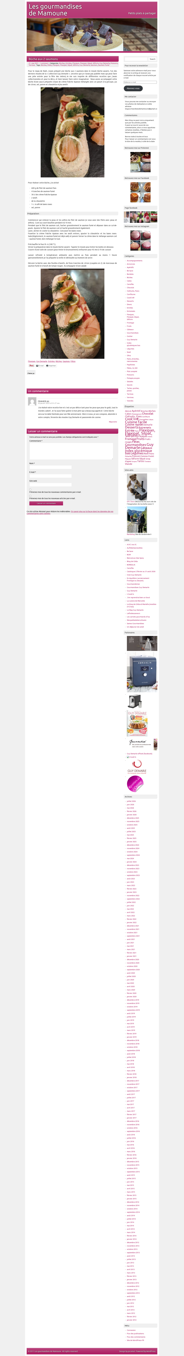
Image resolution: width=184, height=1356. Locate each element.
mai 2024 (130, 858)
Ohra (129, 356)
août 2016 (131, 1135)
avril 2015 (131, 1189)
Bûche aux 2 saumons (43, 59)
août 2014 (131, 1216)
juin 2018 (130, 1061)
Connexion (131, 1330)
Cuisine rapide (134, 424)
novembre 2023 (133, 869)
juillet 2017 (131, 1098)
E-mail (32, 472)
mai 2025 (130, 835)
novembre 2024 (133, 848)
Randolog (131, 534)
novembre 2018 (133, 1044)
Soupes (134, 461)
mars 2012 (131, 1313)
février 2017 (131, 1114)
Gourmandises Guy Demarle (138, 587)
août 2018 (131, 1054)
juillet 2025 (131, 832)
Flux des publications (135, 1334)
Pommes (144, 456)
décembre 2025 (133, 818)
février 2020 (131, 993)
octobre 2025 (132, 825)
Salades (130, 382)
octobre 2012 (132, 1290)
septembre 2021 (133, 936)
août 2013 (131, 1256)
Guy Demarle (104, 63)
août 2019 (131, 1013)
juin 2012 (130, 1303)
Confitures (131, 294)
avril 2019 (131, 1027)
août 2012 (131, 1296)
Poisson (136, 456)
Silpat (142, 459)
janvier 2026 (131, 815)
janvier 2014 (131, 1239)
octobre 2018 (132, 1047)
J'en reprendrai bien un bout (138, 598)
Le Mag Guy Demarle (135, 610)
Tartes (140, 461)
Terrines (32, 65)
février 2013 (131, 1276)
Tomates (148, 461)
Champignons (137, 414)
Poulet (151, 456)
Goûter (130, 336)
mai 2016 (130, 1145)
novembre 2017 (133, 1084)
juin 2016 (130, 1141)
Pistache (128, 456)
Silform (135, 459)
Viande (128, 464)
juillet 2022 (131, 902)
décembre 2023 (133, 865)
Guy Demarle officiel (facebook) (139, 754)
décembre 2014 (133, 1202)
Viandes (130, 401)
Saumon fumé (103, 65)
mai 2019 (130, 1024)
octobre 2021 (132, 933)
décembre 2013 (133, 1242)
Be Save (130, 271)
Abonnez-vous (133, 88)
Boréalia (130, 274)
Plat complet (132, 371)
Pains (151, 454)
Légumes (130, 349)
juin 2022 (130, 906)
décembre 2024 (133, 845)
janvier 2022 (131, 922)
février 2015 (131, 1195)
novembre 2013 (133, 1246)
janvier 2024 (131, 862)
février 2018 (131, 1074)
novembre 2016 (133, 1125)
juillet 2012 (131, 1300)
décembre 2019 (133, 1000)
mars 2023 (131, 885)
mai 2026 (130, 808)
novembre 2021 (133, 929)
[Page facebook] (140, 217)
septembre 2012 (133, 1293)
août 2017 (131, 1094)
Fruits (129, 326)
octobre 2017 (132, 1088)
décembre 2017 (133, 1081)
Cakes (129, 281)
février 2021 (131, 953)
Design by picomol (127, 1351)
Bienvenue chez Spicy (135, 558)
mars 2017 (131, 1111)
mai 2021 (130, 946)
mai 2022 (130, 909)
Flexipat (142, 436)
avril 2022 (131, 912)
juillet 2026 (131, 801)
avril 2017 (131, 1108)
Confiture (146, 417)
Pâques (128, 459)
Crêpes (151, 419)
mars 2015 (131, 1192)
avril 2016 (131, 1148)
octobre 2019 (132, 1007)
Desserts (130, 301)
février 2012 (131, 1317)
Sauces (129, 385)
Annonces (131, 264)
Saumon (94, 65)
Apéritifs (130, 267)
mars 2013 (131, 1273)
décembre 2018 (133, 1040)
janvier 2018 (131, 1077)
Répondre (113, 422)
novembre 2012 (133, 1286)
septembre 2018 (133, 1050)
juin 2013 (130, 1263)
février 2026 (131, 811)
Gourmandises (132, 333)
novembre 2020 (133, 963)
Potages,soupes (133, 378)
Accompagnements (134, 261)
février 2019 (131, 1034)
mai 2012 (130, 1306)
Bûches (62, 63)
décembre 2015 (133, 1162)
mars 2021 (131, 949)
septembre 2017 (133, 1091)
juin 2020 (130, 980)
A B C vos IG (131, 545)
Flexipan (31, 361)
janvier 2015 (131, 1199)
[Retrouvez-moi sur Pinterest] (140, 162)
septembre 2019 (133, 1010)
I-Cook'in (130, 594)
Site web (33, 481)
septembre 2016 (133, 1131)
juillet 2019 (131, 1017)
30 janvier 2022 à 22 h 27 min (49, 403)
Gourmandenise (133, 584)
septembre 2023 (133, 875)
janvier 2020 (131, 997)
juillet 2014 (131, 1219)
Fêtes (49, 65)
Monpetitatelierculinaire (136, 620)
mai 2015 (130, 1185)
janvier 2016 (131, 1158)
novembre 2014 (133, 1205)
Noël (129, 352)
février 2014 (131, 1236)
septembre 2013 (133, 1253)
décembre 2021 (133, 926)
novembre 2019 (133, 1003)
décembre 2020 (133, 960)
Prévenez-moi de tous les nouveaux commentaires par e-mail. (55, 492)
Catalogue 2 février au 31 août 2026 (141, 572)
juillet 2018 (131, 1057)
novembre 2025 (133, 821)
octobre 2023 (132, 872)
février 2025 (131, 838)
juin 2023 (130, 882)
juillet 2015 (131, 1178)
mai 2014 (130, 1226)
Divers (129, 304)
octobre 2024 (132, 852)
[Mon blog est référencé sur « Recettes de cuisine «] (141, 783)
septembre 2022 (133, 899)
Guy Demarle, (42, 361)
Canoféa (130, 284)
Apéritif (136, 411)
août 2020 (131, 973)
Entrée (129, 430)
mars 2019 (131, 1030)
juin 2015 (130, 1182)
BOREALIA (131, 565)
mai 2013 (130, 1266)
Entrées (69, 63)
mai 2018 (130, 1064)
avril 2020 (131, 986)
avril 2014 (131, 1229)
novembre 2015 (133, 1165)
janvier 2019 (131, 1037)
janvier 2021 (131, 956)
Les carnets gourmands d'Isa (138, 617)
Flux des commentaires (136, 1337)
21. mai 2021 (33, 63)
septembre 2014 (133, 1212)
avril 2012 (131, 1310)
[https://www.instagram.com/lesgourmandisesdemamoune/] (140, 240)
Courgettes (143, 420)
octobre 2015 (132, 1168)
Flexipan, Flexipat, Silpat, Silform (85, 63)
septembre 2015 (133, 1172)
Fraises (149, 436)
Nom (32, 463)
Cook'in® (130, 298)
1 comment (44, 63)
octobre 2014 (132, 1209)
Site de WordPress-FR (135, 1340)
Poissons (114, 63)
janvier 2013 (131, 1280)
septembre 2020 (133, 970)
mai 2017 (130, 1104)
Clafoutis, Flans (133, 291)
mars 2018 (131, 1071)
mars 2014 (131, 1232)
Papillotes (131, 365)
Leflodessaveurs (133, 613)
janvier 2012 (131, 1320)
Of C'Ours (131, 502)
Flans (137, 431)
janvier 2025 (131, 842)
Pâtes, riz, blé (132, 368)
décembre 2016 (133, 1121)
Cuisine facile (136, 422)
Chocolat (130, 288)
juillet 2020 (131, 976)
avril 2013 (131, 1269)
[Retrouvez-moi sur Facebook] (140, 192)
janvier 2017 (131, 1118)
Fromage (130, 323)
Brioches (144, 411)
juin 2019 (130, 1020)
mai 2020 (130, 983)
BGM (129, 555)
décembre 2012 (133, 1283)
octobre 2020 (132, 966)
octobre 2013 (132, 1249)
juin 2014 (130, 1222)
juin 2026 (130, 805)
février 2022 (131, 919)
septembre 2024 (133, 855)
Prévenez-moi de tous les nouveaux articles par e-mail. (52, 498)
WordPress (150, 1351)
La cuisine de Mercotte (136, 601)
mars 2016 (131, 1152)
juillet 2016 (131, 1138)
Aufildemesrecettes (135, 548)
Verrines (130, 397)
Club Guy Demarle (134, 575)
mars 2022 (131, 916)
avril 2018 (131, 1067)
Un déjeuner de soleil (135, 627)
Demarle (147, 424)
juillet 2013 (131, 1259)
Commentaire (35, 441)
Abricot (128, 411)
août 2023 (131, 879)
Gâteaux (130, 330)
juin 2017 (130, 1101)
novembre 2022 (133, 896)
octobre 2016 (132, 1128)
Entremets (131, 311)
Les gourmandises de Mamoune (55, 10)
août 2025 (131, 828)
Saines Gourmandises (135, 624)
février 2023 (131, 889)
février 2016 (131, 1155)
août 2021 (131, 939)
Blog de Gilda (132, 561)
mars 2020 (131, 990)
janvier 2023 (131, 892)
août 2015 (131, 1175)
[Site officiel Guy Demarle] (141, 766)
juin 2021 (130, 943)
